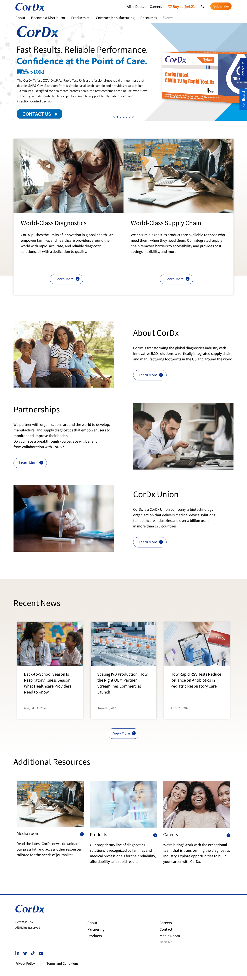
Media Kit (166, 942)
